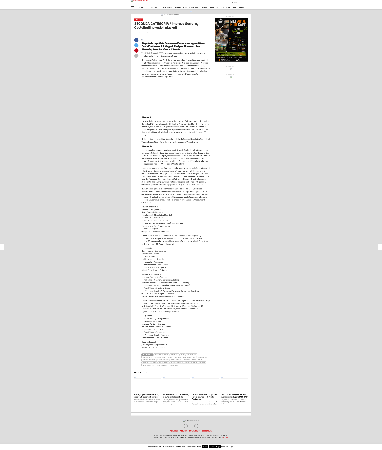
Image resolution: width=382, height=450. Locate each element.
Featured (178, 357)
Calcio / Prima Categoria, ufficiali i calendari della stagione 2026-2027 (234, 396)
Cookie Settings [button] (215, 447)
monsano (187, 360)
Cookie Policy (207, 431)
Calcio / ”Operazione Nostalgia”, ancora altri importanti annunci (146, 396)
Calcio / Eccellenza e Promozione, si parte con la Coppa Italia (176, 396)
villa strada (174, 365)
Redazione (174, 431)
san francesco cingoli (149, 362)
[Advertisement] (175, 97)
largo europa (202, 357)
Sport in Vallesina (228, 7)
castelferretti (147, 357)
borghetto (174, 354)
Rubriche (242, 7)
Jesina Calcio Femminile (198, 7)
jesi (194, 357)
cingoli (170, 357)
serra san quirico (191, 362)
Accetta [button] (205, 447)
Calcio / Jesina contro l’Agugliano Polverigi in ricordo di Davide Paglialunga (204, 397)
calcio (183, 354)
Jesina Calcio (166, 7)
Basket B (142, 7)
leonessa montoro (149, 360)
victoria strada (162, 365)
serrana (202, 362)
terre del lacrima (148, 365)
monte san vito (197, 360)
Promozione (153, 7)
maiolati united (176, 360)
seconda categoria (177, 362)
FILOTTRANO (187, 357)
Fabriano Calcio (180, 7)
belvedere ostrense (161, 354)
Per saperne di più (227, 446)
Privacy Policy (194, 431)
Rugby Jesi (214, 7)
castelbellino (191, 354)
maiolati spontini (163, 360)
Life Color (225, 437)
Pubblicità (183, 431)
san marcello (163, 362)
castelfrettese (160, 357)
